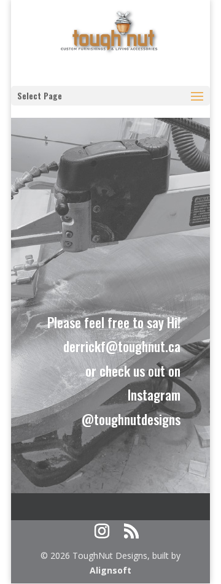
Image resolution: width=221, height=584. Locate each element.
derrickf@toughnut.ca (121, 346)
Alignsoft (110, 570)
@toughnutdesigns (131, 419)
